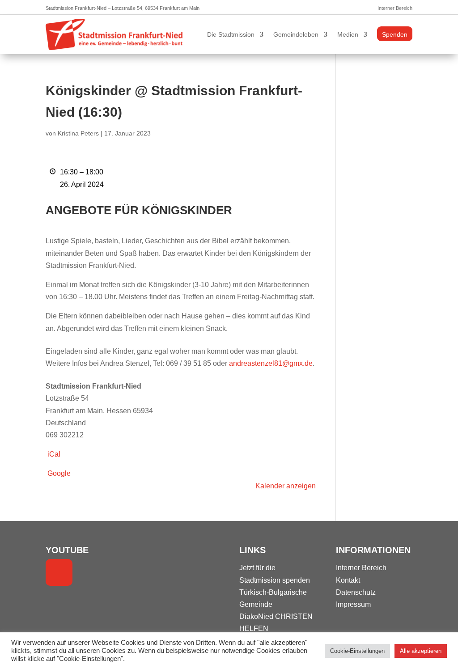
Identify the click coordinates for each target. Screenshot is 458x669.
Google (59, 473)
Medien (347, 34)
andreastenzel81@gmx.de (271, 363)
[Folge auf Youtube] (59, 572)
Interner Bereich (394, 8)
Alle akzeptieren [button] (420, 651)
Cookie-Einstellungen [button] (357, 651)
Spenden (394, 34)
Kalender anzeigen (285, 486)
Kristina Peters (78, 133)
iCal (53, 454)
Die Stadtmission (230, 34)
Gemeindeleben (295, 34)
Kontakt (348, 580)
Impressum (353, 604)
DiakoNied (256, 616)
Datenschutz (356, 592)
